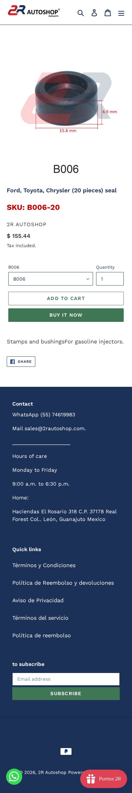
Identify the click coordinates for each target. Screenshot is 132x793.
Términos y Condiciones (44, 565)
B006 (13, 267)
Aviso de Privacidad (38, 600)
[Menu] (121, 12)
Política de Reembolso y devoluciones (63, 582)
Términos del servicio (40, 618)
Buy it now (66, 315)
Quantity (105, 267)
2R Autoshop (52, 772)
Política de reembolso (41, 635)
